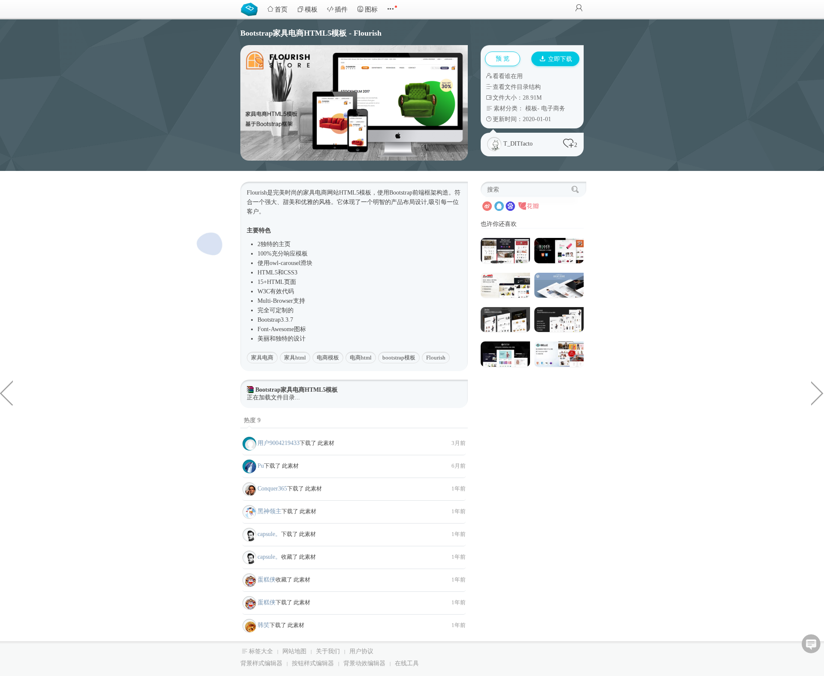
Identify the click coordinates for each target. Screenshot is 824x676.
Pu (261, 466)
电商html (361, 357)
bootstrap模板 (398, 357)
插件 (341, 9)
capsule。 (269, 534)
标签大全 (261, 651)
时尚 (291, 192)
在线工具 (407, 663)
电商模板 (328, 357)
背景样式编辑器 (261, 663)
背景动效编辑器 (364, 663)
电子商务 (553, 108)
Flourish (435, 357)
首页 (281, 9)
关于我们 (328, 651)
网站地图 (294, 651)
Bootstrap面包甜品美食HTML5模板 (817, 392)
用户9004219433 (279, 443)
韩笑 (264, 625)
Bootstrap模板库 (251, 8)
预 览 (502, 58)
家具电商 (262, 357)
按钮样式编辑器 (313, 663)
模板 (311, 9)
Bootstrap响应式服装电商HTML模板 (6, 392)
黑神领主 (270, 511)
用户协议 (361, 651)
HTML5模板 (355, 192)
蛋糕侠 (267, 579)
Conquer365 (272, 488)
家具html (295, 357)
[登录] (579, 9)
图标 (371, 9)
